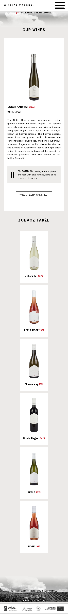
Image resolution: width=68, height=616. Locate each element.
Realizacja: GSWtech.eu (34, 600)
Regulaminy (34, 595)
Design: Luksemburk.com (34, 598)
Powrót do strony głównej (36, 13)
